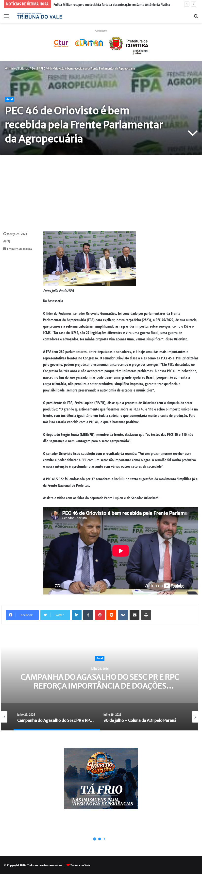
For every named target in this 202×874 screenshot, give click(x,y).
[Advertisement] (101, 192)
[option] (101, 681)
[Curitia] (101, 44)
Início (12, 68)
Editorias (23, 68)
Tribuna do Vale (80, 865)
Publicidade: (101, 30)
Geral (35, 68)
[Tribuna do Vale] (39, 15)
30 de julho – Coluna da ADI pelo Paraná (102, 681)
